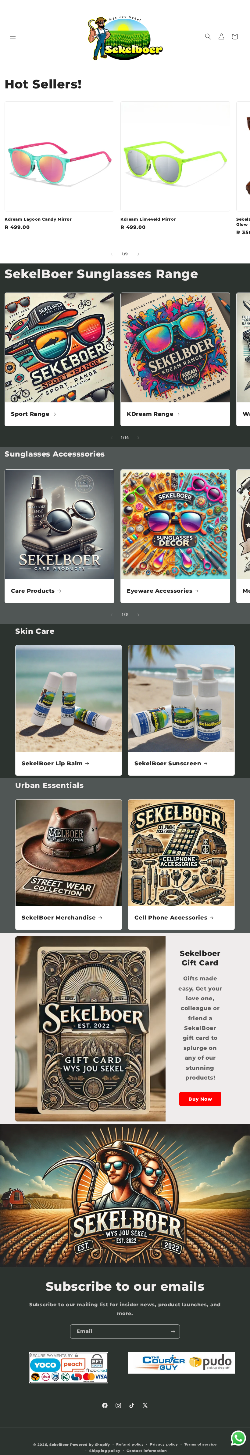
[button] (13, 36)
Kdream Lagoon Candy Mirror (38, 219)
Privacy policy (164, 1444)
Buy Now (200, 1099)
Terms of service (200, 1444)
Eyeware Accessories (159, 591)
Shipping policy (104, 1451)
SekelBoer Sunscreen (167, 763)
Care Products (33, 591)
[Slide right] (138, 254)
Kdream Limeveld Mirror (148, 219)
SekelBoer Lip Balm (52, 763)
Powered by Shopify (90, 1444)
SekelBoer (59, 1444)
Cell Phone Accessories (170, 917)
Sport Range (30, 414)
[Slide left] (111, 254)
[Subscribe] (173, 1331)
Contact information (147, 1451)
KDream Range (150, 414)
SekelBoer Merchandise (59, 917)
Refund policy (130, 1444)
